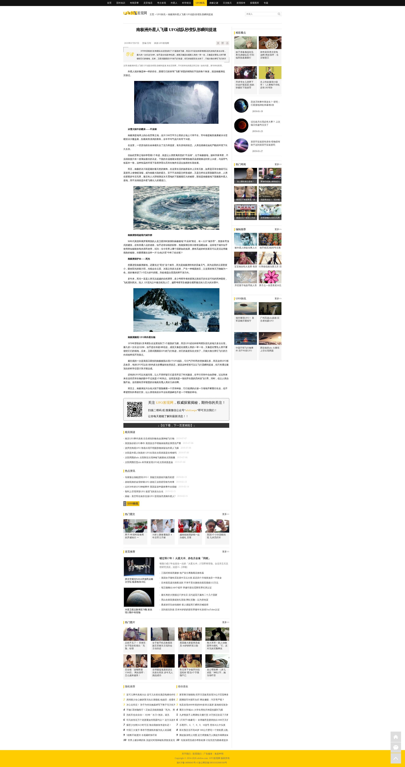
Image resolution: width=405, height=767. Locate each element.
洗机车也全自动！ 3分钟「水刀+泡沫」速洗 (147, 715)
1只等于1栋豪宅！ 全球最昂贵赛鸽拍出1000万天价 (204, 720)
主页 (152, 14)
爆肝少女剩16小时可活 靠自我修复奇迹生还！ (148, 725)
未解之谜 (213, 3)
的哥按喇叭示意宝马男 (270, 218)
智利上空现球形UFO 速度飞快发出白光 (144, 491)
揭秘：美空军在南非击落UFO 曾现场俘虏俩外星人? (150, 496)
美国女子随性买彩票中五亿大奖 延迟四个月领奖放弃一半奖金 (191, 578)
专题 (266, 3)
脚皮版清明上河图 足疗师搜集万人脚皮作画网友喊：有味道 (208, 735)
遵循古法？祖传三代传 (245, 218)
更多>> (225, 514)
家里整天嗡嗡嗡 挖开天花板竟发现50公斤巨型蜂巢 (204, 694)
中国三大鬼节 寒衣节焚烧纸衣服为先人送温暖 (148, 730)
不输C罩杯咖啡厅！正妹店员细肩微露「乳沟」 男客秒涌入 (155, 710)
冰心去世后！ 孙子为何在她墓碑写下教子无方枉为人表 (153, 705)
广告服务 (208, 754)
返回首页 (396, 737)
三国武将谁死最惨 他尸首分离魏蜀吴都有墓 (182, 573)
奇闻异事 (134, 3)
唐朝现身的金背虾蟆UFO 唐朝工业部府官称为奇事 (149, 482)
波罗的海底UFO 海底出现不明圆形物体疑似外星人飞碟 (152, 448)
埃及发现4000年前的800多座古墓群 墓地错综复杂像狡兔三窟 (209, 705)
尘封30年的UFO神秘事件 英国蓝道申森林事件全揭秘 (151, 487)
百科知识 (120, 3)
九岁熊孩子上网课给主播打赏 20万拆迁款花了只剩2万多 (206, 715)
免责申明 (219, 754)
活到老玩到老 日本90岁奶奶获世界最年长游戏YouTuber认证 (190, 609)
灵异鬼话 (147, 3)
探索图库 (254, 3)
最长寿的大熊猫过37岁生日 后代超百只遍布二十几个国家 (189, 595)
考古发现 (161, 3)
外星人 (174, 3)
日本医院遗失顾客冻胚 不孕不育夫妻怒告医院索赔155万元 (189, 583)
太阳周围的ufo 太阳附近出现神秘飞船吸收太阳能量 (150, 457)
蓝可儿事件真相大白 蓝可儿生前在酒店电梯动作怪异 (152, 694)
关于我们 (186, 754)
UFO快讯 (200, 3)
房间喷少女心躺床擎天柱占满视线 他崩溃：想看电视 (152, 700)
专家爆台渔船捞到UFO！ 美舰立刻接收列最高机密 (149, 477)
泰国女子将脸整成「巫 (245, 200)
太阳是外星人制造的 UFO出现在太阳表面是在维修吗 (151, 453)
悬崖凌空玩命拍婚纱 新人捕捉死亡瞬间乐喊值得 (184, 605)
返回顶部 (396, 758)
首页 (109, 3)
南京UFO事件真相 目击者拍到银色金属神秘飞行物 (149, 438)
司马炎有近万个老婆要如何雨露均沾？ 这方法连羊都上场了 (155, 720)
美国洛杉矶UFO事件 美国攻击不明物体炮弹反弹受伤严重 (153, 443)
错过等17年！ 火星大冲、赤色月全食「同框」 (185, 558)
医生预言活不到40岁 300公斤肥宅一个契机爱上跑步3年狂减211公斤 (212, 730)
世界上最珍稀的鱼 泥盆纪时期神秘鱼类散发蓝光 (151, 740)
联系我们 (197, 754)
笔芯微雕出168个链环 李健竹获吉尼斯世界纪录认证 (186, 587)
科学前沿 (186, 3)
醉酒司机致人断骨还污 (270, 181)
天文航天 (227, 3)
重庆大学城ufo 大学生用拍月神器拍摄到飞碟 (201, 710)
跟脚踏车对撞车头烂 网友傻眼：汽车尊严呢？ (201, 700)
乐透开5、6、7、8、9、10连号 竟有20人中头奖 (202, 725)
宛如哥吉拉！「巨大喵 (270, 200)
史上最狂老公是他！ (245, 181)
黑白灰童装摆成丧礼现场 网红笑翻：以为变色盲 (184, 600)
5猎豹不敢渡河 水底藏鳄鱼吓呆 (141, 735)
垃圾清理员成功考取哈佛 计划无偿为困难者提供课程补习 (209, 740)
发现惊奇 (241, 3)
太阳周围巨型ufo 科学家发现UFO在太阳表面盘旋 (149, 462)
